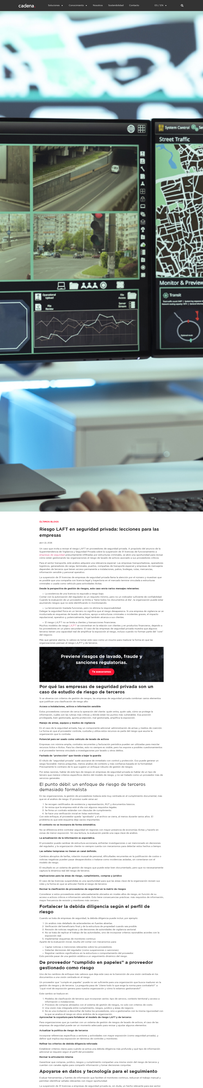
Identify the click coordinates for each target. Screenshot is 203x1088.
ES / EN (159, 5)
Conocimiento (76, 5)
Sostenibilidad (116, 5)
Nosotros (98, 5)
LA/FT (73, 626)
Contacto (134, 5)
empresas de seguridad (52, 555)
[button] (182, 5)
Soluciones (54, 5)
